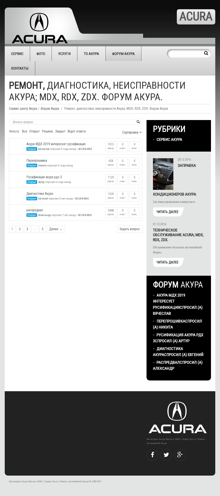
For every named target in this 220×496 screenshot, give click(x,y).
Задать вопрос (129, 229)
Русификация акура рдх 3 (44, 177)
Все (24, 131)
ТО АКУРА (91, 54)
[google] (180, 455)
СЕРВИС (17, 54)
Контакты (20, 68)
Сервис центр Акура (23, 109)
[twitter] (166, 455)
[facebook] (152, 455)
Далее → (56, 229)
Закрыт (60, 131)
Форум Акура (123, 54)
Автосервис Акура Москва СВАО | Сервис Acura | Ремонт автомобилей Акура (49, 481)
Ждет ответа (76, 131)
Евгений (43, 198)
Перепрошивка (36, 160)
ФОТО (41, 54)
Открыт (34, 131)
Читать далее (167, 212)
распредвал (34, 210)
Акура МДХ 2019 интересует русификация (56, 144)
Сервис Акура (169, 139)
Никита (42, 165)
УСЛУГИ (64, 54)
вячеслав (44, 149)
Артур (41, 182)
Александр (44, 215)
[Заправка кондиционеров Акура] (163, 174)
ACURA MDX (85, 149)
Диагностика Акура (39, 194)
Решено (47, 131)
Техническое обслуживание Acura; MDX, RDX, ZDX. (178, 235)
